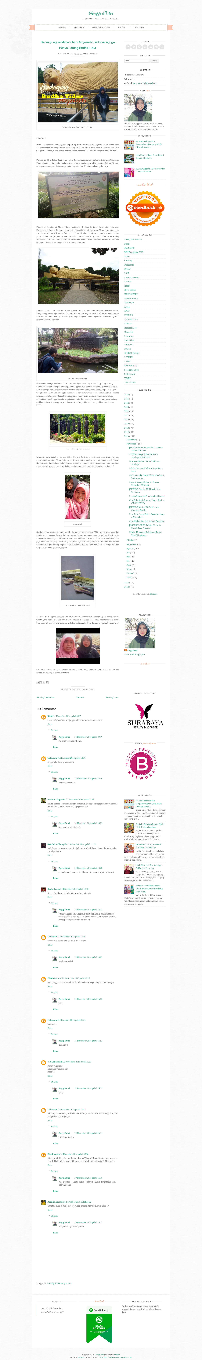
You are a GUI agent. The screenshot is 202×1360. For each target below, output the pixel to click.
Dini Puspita (54, 1154)
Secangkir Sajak (131, 369)
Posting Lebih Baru (45, 697)
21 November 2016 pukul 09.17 (67, 716)
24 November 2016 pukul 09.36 (74, 1154)
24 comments (91, 53)
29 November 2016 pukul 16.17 (88, 1222)
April (129, 565)
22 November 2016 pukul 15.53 (88, 999)
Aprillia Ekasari (55, 1202)
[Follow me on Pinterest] (144, 46)
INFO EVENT (130, 290)
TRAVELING (89, 689)
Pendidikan (129, 340)
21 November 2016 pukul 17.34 (71, 936)
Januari (130, 577)
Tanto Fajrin (54, 889)
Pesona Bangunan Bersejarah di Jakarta (146, 496)
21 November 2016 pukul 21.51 (71, 1020)
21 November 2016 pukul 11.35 (81, 844)
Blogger (153, 594)
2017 (126, 432)
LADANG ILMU (131, 319)
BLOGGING (129, 248)
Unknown (52, 758)
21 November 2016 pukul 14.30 (88, 868)
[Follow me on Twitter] (133, 46)
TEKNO (127, 378)
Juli (128, 552)
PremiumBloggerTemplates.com (120, 1357)
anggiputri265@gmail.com (145, 83)
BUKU (127, 256)
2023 (126, 407)
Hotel (127, 285)
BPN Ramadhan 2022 (133, 252)
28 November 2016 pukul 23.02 (77, 1202)
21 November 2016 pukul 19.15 (76, 978)
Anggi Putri (101, 13)
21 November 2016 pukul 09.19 (88, 737)
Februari (131, 573)
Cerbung (128, 260)
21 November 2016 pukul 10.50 (71, 758)
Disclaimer (79, 27)
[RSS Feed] (161, 46)
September (132, 544)
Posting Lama (112, 697)
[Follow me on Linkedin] (150, 46)
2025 (126, 398)
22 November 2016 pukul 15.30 (77, 1061)
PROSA (127, 348)
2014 (126, 586)
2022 (126, 411)
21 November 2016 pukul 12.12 (74, 889)
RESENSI (128, 357)
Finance (128, 281)
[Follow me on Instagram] (156, 46)
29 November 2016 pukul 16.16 (88, 1178)
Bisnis (127, 243)
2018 (126, 428)
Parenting (128, 336)
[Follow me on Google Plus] (139, 46)
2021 (126, 415)
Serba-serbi (129, 374)
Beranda (62, 27)
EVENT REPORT (131, 277)
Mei (129, 561)
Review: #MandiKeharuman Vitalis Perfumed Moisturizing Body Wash (149, 888)
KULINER (128, 315)
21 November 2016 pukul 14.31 (88, 909)
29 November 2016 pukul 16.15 (88, 1133)
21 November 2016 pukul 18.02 (88, 957)
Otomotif (128, 332)
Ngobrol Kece (130, 327)
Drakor (127, 269)
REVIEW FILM (130, 365)
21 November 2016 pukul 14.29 (88, 778)
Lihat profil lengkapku (134, 654)
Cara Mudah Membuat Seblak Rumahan (146, 521)
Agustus (130, 548)
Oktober (131, 540)
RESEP (127, 361)
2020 (126, 419)
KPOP (127, 311)
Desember (131, 439)
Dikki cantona (54, 978)
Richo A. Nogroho (56, 799)
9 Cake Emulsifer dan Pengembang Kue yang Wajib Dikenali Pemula (149, 144)
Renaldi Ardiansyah (57, 844)
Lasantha (103, 1357)
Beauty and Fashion (101, 27)
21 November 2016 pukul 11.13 (80, 799)
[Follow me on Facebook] (128, 46)
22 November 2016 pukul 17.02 (71, 1109)
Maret (130, 569)
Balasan (54, 730)
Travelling (139, 27)
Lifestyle (128, 323)
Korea (126, 306)
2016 (126, 436)
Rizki (50, 716)
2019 (126, 423)
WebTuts (81, 1357)
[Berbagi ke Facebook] (47, 682)
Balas (50, 724)
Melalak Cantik (55, 1061)
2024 (126, 403)
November (132, 443)
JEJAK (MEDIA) (131, 294)
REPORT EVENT (131, 353)
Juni (129, 556)
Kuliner (121, 27)
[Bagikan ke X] (44, 682)
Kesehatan (129, 302)
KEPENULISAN (131, 298)
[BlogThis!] (40, 682)
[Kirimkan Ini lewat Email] (37, 682)
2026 (126, 394)
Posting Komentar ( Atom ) (59, 1283)
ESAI (126, 273)
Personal (128, 344)
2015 (126, 582)
